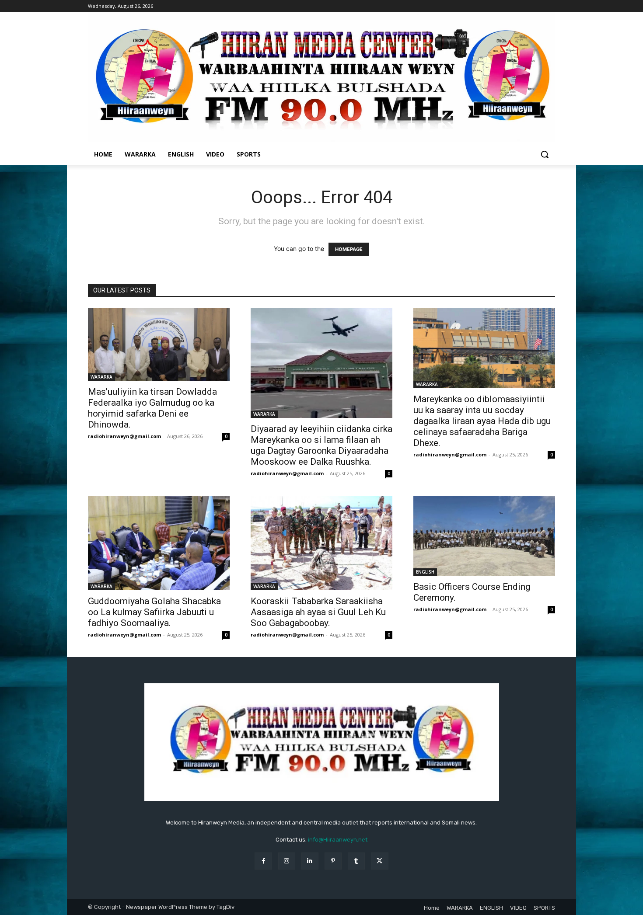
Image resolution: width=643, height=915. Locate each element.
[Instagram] (286, 861)
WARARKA (101, 377)
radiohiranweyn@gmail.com (124, 436)
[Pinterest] (333, 861)
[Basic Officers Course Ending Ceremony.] (484, 535)
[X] (379, 861)
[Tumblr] (356, 861)
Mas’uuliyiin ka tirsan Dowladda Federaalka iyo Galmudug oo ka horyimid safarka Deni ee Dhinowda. (152, 408)
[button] (544, 154)
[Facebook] (263, 861)
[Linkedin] (309, 861)
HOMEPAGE (349, 249)
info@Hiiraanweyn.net (337, 839)
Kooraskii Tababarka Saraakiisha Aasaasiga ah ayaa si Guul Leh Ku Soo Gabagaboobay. (318, 612)
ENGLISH (425, 572)
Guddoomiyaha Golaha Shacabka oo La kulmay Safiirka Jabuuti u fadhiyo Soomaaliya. (154, 612)
